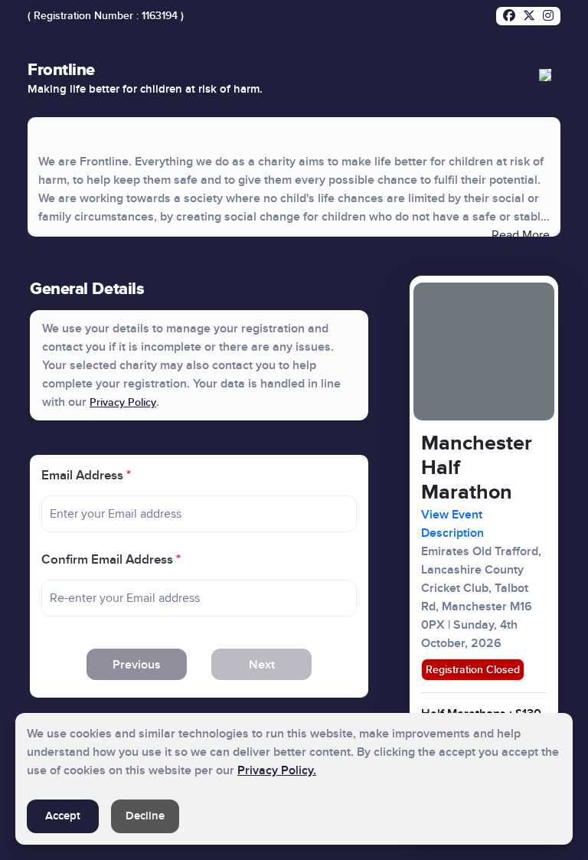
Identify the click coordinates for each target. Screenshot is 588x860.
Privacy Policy (123, 402)
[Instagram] (548, 16)
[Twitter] (529, 16)
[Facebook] (509, 16)
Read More (521, 235)
